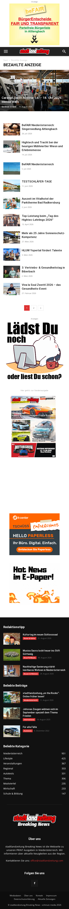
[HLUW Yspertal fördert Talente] (11, 254)
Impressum (51, 895)
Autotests (28, 731)
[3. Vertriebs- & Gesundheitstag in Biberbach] (11, 272)
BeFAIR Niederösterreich (38, 164)
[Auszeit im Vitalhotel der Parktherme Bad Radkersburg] (11, 203)
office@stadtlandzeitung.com (46, 860)
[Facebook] (34, 883)
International (29, 719)
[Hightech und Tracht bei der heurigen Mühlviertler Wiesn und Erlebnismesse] (11, 146)
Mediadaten (15, 895)
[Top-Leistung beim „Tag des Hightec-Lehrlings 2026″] (11, 220)
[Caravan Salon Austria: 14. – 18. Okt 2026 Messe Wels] (34, 90)
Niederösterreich (31, 700)
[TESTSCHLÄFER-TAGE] (11, 186)
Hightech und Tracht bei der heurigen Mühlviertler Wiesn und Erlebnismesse (42, 146)
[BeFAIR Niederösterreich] (11, 168)
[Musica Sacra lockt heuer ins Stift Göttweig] (11, 655)
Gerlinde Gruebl (9, 106)
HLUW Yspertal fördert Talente (42, 250)
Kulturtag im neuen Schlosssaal (40, 634)
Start (5, 60)
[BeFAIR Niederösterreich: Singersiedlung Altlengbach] (11, 129)
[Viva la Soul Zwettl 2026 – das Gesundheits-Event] (11, 289)
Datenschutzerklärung (24, 899)
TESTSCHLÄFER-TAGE (37, 181)
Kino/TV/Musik (30, 657)
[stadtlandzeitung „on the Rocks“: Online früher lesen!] (11, 697)
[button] (5, 51)
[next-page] (41, 308)
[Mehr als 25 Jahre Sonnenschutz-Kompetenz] (11, 237)
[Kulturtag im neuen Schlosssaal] (11, 639)
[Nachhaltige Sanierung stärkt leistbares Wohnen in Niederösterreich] (11, 671)
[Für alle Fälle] (11, 731)
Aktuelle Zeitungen (46, 899)
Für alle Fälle (30, 727)
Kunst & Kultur (29, 638)
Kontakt (39, 895)
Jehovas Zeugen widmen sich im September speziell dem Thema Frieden (40, 712)
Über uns (28, 895)
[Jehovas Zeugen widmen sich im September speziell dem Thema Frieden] (11, 713)
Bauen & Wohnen (31, 674)
